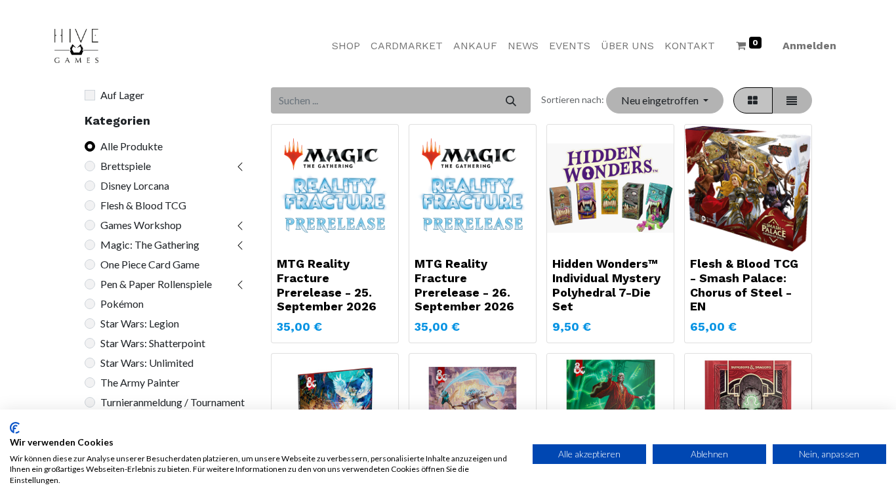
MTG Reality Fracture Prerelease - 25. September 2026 (327, 285)
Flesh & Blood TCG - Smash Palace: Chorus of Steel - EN (744, 285)
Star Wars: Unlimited (146, 362)
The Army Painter (140, 382)
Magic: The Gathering (149, 244)
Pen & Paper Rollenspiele (156, 284)
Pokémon (122, 303)
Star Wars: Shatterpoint (152, 343)
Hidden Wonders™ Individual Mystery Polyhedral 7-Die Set (606, 285)
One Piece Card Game (149, 264)
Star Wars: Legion (139, 323)
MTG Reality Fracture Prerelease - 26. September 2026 (464, 285)
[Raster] (753, 100)
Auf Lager (122, 95)
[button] (664, 100)
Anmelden (809, 45)
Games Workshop (141, 225)
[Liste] (792, 100)
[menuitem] (346, 46)
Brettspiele (125, 165)
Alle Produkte (131, 146)
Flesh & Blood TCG (143, 205)
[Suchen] (511, 100)
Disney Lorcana (134, 185)
